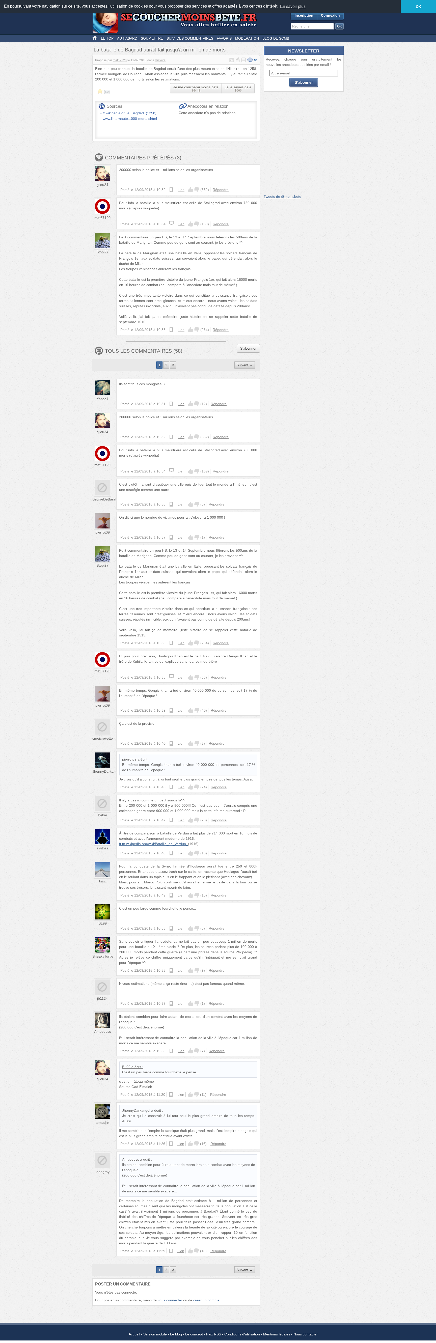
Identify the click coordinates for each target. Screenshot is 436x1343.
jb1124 (102, 998)
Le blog (176, 1334)
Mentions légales (276, 1334)
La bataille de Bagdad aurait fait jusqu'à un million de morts (160, 49)
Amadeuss (102, 1031)
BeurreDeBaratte (105, 499)
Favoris (224, 38)
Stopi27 (102, 252)
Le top (107, 38)
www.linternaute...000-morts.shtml (130, 119)
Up (190, 189)
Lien (181, 190)
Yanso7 (102, 399)
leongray (103, 1172)
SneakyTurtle (102, 956)
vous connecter (170, 1300)
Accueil (134, 1334)
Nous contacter (305, 1334)
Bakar (102, 815)
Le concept (194, 1334)
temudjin (102, 1123)
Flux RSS (213, 1334)
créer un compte (206, 1300)
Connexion (330, 15)
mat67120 (120, 60)
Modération (247, 38)
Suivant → (244, 365)
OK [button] (418, 7)
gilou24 (102, 185)
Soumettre (152, 38)
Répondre (221, 190)
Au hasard (127, 38)
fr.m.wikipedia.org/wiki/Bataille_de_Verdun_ (153, 844)
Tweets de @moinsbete (282, 196)
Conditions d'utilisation (242, 1334)
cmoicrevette (102, 738)
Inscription (304, 15)
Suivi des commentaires (190, 38)
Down (196, 189)
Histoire (160, 60)
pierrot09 (102, 532)
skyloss (102, 848)
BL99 (102, 923)
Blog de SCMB (275, 38)
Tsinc (102, 881)
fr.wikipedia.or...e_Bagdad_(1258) (129, 113)
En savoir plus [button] (293, 6)
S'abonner (248, 348)
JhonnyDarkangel (106, 771)
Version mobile (155, 1334)
